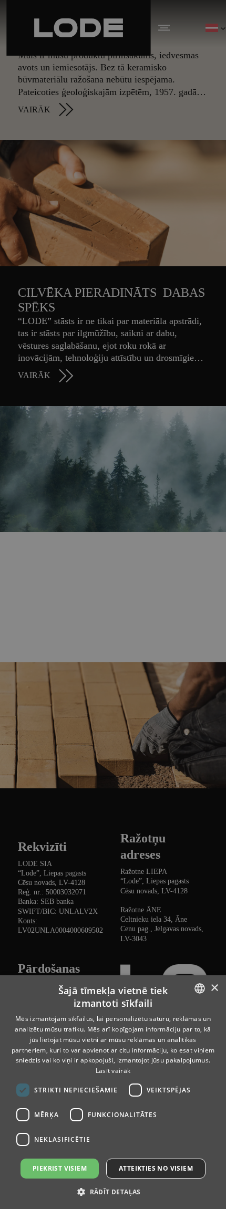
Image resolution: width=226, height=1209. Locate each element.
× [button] (214, 988)
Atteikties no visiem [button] (156, 1168)
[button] (113, 1191)
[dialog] (113, 604)
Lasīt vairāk (113, 1070)
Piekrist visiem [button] (60, 1168)
